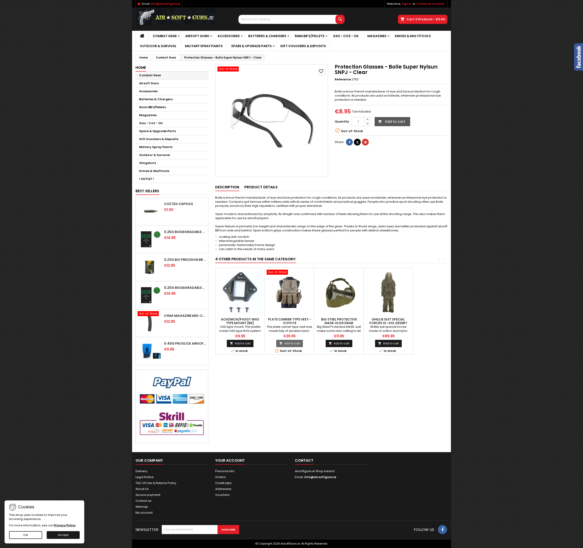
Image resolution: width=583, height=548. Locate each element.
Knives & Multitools (413, 36)
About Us (142, 489)
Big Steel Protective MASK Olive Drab (339, 321)
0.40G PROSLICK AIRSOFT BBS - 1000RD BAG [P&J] (185, 343)
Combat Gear (165, 36)
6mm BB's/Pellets (310, 36)
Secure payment (148, 495)
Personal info (225, 471)
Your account (230, 460)
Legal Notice (145, 477)
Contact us (143, 501)
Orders (220, 477)
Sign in (406, 4)
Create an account (430, 4)
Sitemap (142, 506)
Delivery (141, 471)
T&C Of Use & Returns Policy (156, 483)
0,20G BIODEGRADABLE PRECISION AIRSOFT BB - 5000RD (185, 287)
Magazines (376, 36)
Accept (63, 535)
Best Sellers (147, 191)
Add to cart (391, 121)
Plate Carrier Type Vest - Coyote (289, 321)
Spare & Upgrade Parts (251, 46)
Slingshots (147, 163)
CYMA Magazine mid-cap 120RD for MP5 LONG (185, 316)
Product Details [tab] (261, 187)
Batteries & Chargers (267, 36)
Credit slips (223, 483)
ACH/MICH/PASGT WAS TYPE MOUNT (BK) (240, 321)
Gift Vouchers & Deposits (303, 46)
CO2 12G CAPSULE (178, 204)
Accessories (228, 36)
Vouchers (222, 495)
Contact (304, 460)
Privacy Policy (65, 525)
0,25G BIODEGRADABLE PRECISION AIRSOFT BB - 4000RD (185, 232)
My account (144, 512)
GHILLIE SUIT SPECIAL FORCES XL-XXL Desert (388, 321)
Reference (343, 79)
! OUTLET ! (146, 179)
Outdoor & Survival (158, 46)
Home (141, 67)
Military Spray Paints (204, 46)
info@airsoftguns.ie (165, 4)
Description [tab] (227, 187)
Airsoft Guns (197, 36)
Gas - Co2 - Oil (346, 36)
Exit (25, 535)
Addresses (223, 489)
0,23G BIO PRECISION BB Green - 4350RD (185, 259)
